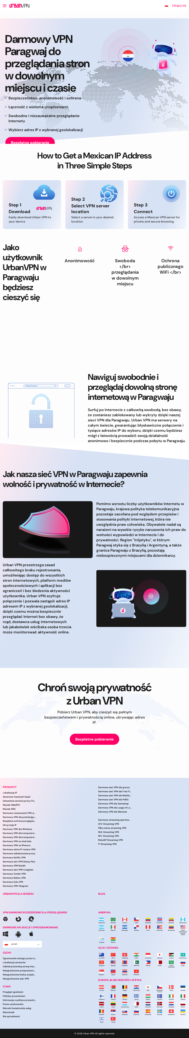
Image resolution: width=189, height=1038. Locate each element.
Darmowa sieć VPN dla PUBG (113, 799)
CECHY (7, 952)
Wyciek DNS (9, 809)
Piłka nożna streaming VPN (112, 828)
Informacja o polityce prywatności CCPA (19, 1000)
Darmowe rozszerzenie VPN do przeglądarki (19, 813)
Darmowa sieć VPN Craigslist (18, 869)
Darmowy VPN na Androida (17, 841)
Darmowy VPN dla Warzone (112, 811)
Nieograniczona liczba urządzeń (19, 974)
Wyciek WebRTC (11, 804)
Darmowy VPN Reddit (14, 865)
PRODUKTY (10, 787)
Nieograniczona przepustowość (19, 970)
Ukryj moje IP (9, 825)
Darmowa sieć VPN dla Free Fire (114, 791)
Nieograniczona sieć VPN (16, 978)
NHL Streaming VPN (108, 832)
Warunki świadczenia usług (17, 1008)
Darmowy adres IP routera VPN (19, 849)
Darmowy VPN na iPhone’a (16, 845)
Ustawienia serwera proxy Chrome (19, 800)
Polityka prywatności (14, 996)
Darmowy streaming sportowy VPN (114, 819)
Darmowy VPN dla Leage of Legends (114, 807)
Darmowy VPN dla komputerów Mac (19, 833)
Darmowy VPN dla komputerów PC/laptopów (19, 837)
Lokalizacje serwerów (14, 962)
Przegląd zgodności (13, 992)
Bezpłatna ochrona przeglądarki (19, 821)
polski (14, 944)
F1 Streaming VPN (107, 844)
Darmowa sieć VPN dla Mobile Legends (114, 795)
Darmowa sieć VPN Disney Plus (19, 861)
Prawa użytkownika (13, 1004)
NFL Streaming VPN (108, 835)
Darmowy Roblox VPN (14, 877)
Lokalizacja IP (10, 792)
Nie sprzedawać (11, 1016)
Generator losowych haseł (16, 796)
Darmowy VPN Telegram (15, 886)
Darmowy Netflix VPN (14, 857)
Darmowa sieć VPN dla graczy (114, 787)
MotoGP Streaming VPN (110, 840)
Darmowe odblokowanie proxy (19, 853)
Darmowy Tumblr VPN (14, 873)
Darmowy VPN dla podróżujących (19, 817)
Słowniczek (9, 1012)
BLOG (101, 893)
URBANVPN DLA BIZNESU (18, 893)
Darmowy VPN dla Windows (17, 829)
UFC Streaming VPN (108, 823)
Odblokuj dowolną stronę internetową (19, 966)
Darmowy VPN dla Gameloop (113, 803)
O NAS (7, 986)
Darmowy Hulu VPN (13, 881)
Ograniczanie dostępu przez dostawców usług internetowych (19, 958)
